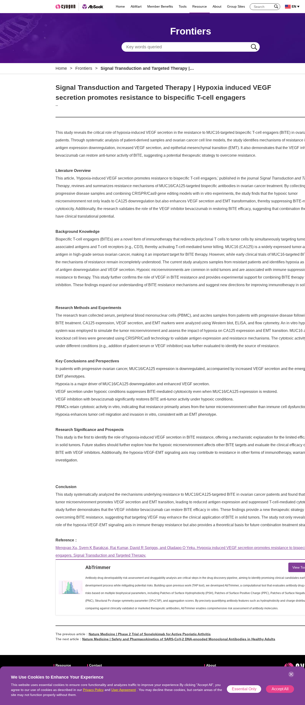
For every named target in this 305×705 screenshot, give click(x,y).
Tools (183, 6)
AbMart (136, 6)
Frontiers (83, 68)
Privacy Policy (93, 690)
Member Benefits (160, 6)
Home (120, 6)
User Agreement (123, 690)
